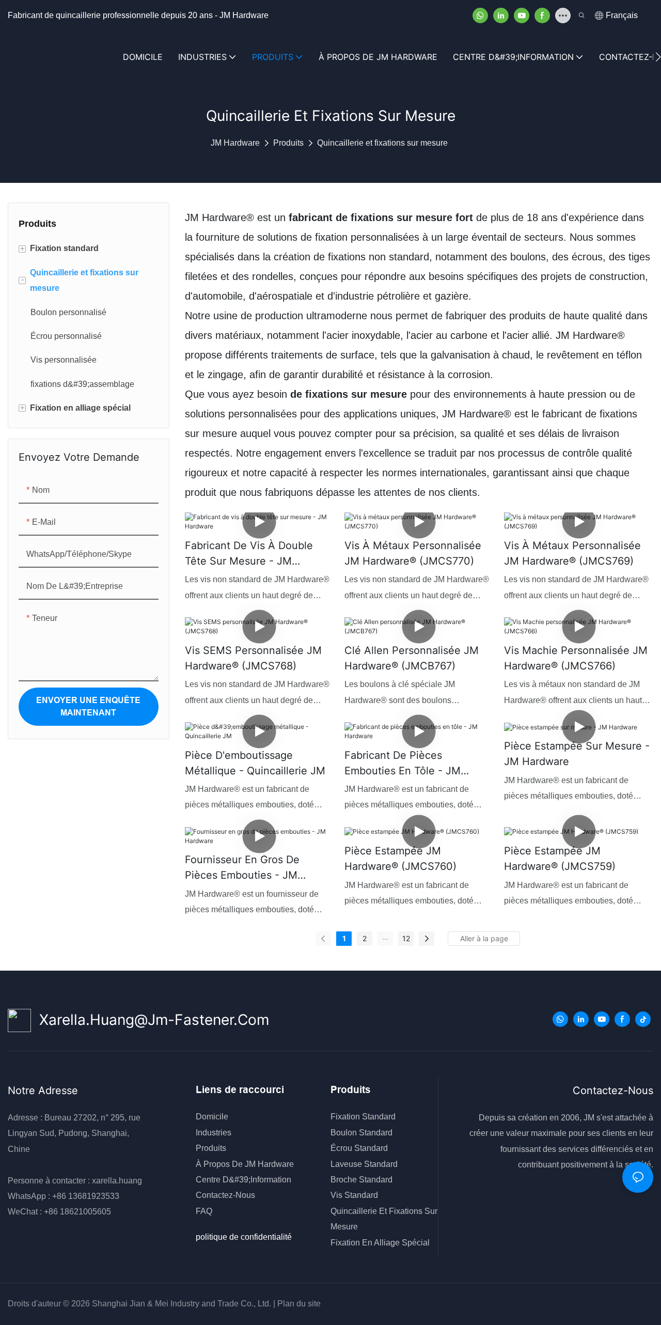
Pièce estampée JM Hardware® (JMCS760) (400, 858)
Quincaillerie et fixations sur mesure (382, 142)
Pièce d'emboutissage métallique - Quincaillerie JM (255, 763)
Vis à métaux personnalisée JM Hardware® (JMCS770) (412, 553)
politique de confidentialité (244, 1237)
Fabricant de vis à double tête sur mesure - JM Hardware (249, 554)
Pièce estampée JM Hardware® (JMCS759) (560, 858)
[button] (658, 56)
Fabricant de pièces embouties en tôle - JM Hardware (402, 763)
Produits (288, 142)
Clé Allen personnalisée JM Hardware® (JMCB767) (411, 658)
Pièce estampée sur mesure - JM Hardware (577, 754)
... (385, 936)
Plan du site (298, 1303)
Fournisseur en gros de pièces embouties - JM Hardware (242, 868)
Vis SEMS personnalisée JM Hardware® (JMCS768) (253, 658)
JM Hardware (235, 142)
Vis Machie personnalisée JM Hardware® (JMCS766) (576, 658)
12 (406, 938)
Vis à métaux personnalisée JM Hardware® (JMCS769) (572, 553)
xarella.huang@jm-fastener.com (150, 1019)
